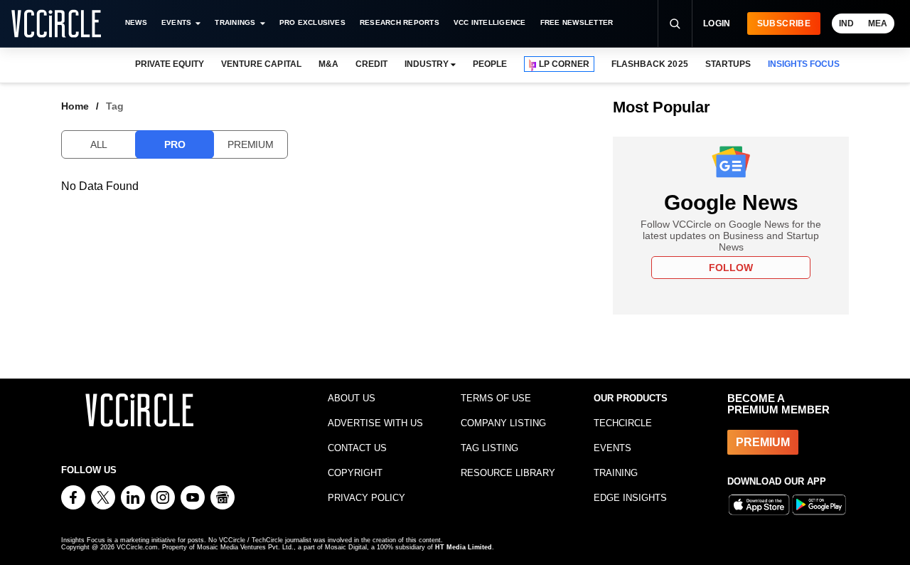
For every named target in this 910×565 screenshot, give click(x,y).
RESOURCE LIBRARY (508, 473)
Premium (250, 144)
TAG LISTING (489, 448)
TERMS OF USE (496, 398)
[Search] (675, 23)
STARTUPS (728, 64)
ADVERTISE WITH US (375, 423)
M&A (328, 64)
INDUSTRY (427, 64)
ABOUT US (351, 398)
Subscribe (783, 23)
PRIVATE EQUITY (169, 64)
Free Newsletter (577, 22)
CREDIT (371, 64)
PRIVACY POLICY (366, 497)
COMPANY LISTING (503, 423)
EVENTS (612, 448)
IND (846, 23)
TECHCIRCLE (623, 423)
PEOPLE (490, 64)
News (136, 22)
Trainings (235, 22)
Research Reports (399, 22)
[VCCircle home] (56, 23)
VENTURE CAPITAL (261, 64)
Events (176, 22)
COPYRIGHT (355, 473)
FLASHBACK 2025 (649, 64)
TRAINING (616, 473)
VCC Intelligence (490, 22)
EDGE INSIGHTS (630, 497)
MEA (877, 23)
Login (717, 23)
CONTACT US (357, 448)
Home (75, 106)
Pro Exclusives (312, 22)
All (98, 144)
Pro (174, 144)
